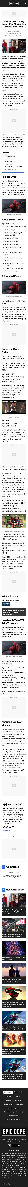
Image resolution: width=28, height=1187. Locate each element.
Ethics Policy (19, 1112)
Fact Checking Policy (13, 1108)
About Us (9, 1096)
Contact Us (17, 1096)
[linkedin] (13, 827)
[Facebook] (4, 827)
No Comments (10, 36)
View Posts (7, 830)
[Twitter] (10, 827)
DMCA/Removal (8, 1104)
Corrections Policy (9, 1112)
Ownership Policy (13, 1115)
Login (16, 1092)
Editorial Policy (19, 1104)
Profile (21, 1092)
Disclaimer (18, 1100)
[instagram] (7, 827)
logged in (15, 875)
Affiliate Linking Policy (13, 1119)
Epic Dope (8, 1184)
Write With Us (8, 1092)
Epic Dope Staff (16, 31)
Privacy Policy (9, 1100)
